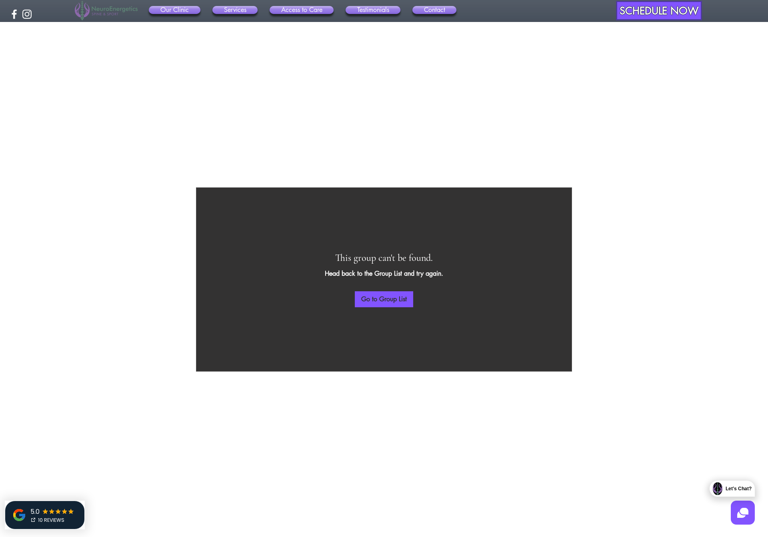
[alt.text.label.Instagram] (27, 14)
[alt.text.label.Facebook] (14, 14)
